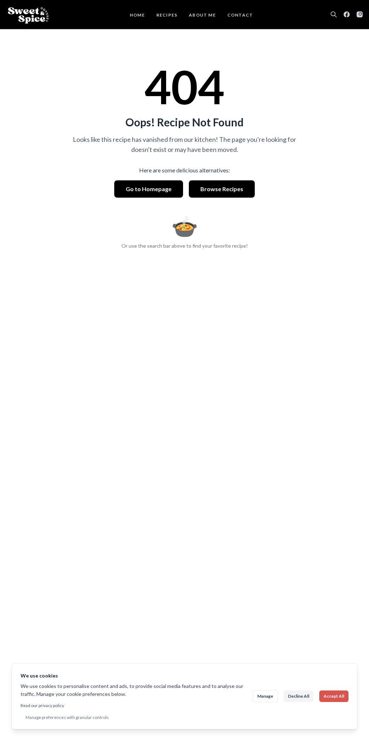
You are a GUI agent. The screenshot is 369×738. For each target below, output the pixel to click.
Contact (240, 15)
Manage (265, 696)
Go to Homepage (149, 188)
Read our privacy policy (42, 705)
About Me (202, 15)
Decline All (298, 696)
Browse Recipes (221, 188)
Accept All (334, 696)
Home (137, 15)
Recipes (166, 15)
